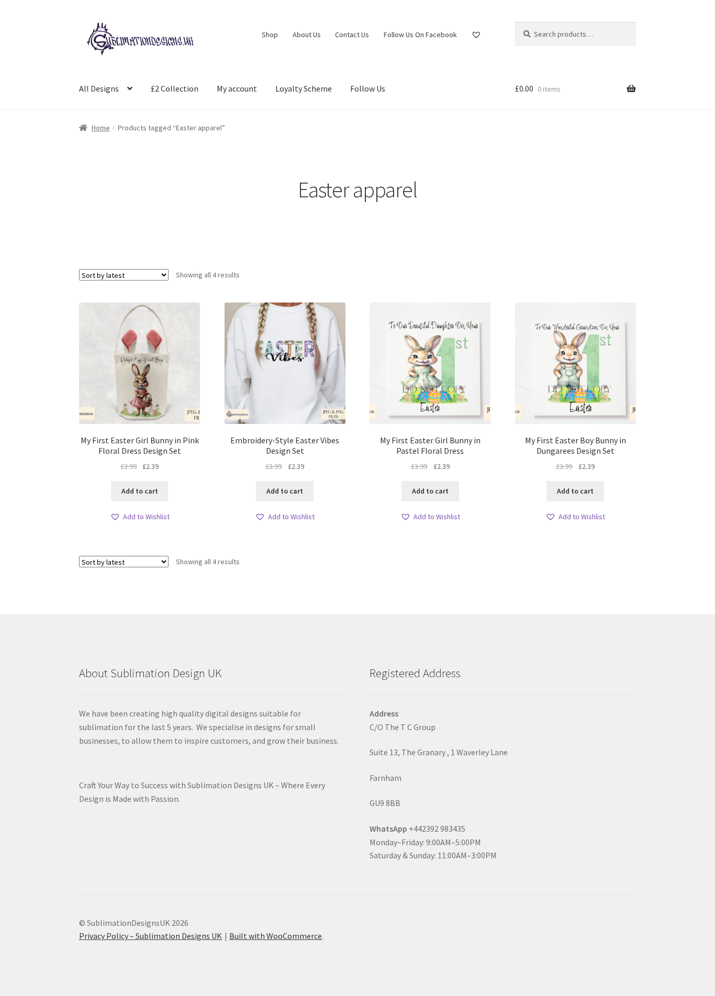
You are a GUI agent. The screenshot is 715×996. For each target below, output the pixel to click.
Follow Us (367, 88)
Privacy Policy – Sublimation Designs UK (150, 936)
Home (101, 127)
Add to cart (139, 491)
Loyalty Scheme (303, 88)
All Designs (99, 88)
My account (237, 88)
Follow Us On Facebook (420, 34)
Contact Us (352, 34)
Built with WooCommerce (275, 936)
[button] (140, 517)
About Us (307, 34)
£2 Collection (174, 88)
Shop (270, 34)
